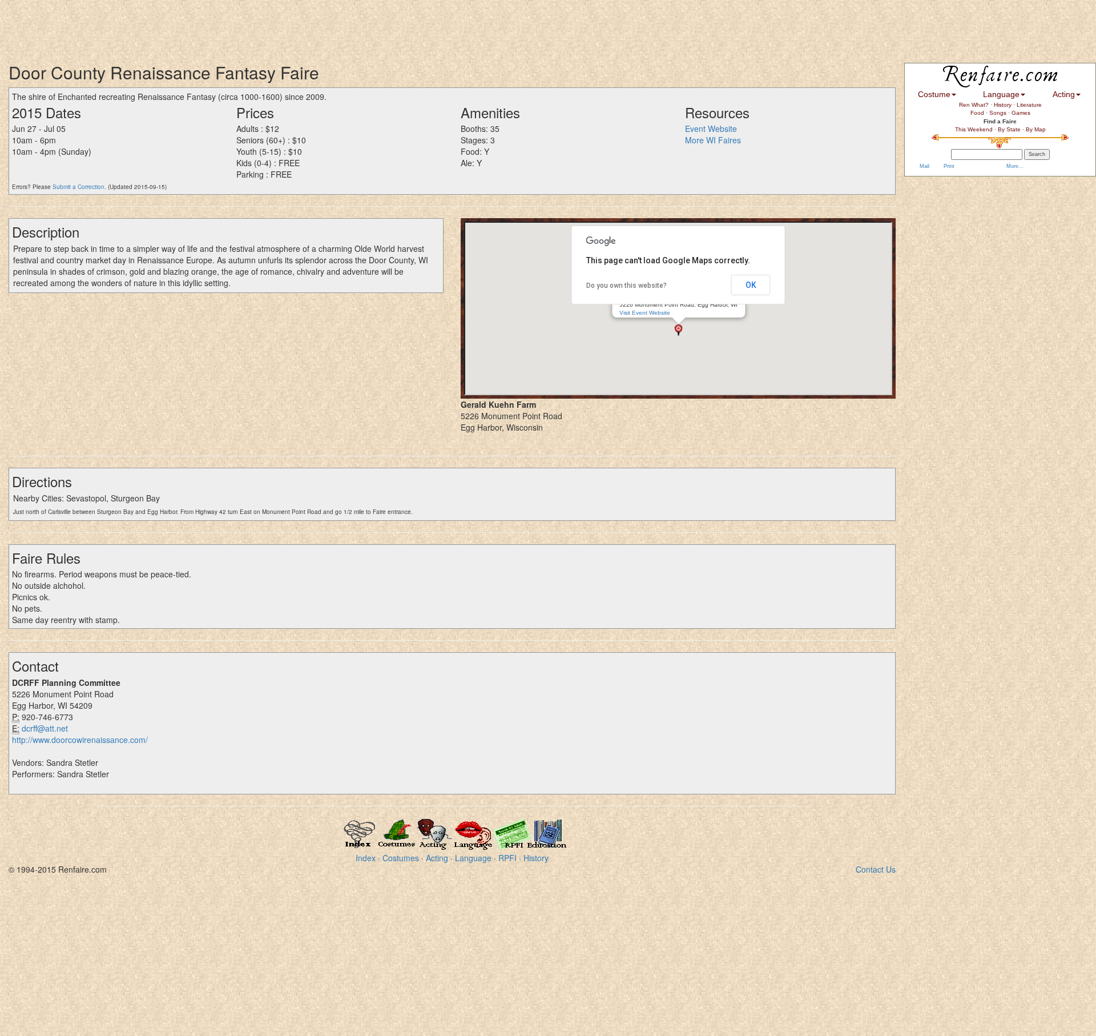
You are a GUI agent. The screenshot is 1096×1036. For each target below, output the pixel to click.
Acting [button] (1064, 94)
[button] (678, 330)
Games (1021, 113)
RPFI (507, 858)
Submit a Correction (78, 187)
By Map (1036, 129)
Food (977, 113)
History (536, 858)
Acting (437, 858)
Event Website (711, 128)
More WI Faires (713, 140)
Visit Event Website (644, 313)
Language (473, 858)
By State (1009, 129)
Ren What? (974, 105)
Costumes (400, 858)
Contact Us (876, 869)
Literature (1029, 105)
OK (751, 285)
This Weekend (974, 129)
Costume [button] (934, 94)
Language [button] (1001, 94)
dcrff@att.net (45, 728)
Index (366, 858)
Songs (997, 113)
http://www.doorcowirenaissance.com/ (80, 739)
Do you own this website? (626, 286)
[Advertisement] (208, 25)
